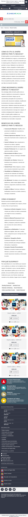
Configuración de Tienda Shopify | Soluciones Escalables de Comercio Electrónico (9, 409)
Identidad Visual (16, 285)
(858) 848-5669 (6, 459)
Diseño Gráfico (11, 283)
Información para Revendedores (9, 443)
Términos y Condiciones (7, 435)
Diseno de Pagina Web (9, 470)
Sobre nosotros (5, 430)
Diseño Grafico (13, 27)
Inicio (2, 27)
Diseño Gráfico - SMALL (14, 366)
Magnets (6, 416)
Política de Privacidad (7, 433)
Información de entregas (8, 432)
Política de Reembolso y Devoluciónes (11, 446)
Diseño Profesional (21, 290)
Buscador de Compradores (10, 477)
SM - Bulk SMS (7, 413)
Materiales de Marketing (7, 287)
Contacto (4, 437)
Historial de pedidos (5, 457)
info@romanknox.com (8, 460)
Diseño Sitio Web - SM (8, 423)
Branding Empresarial (6, 285)
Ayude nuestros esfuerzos (8, 444)
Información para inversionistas (9, 441)
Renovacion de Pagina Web (8, 448)
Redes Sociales (7, 473)
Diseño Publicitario (18, 287)
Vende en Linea (7, 480)
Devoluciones (6, 455)
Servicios (6, 27)
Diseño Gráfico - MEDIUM (14, 340)
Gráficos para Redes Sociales (8, 290)
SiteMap (4, 439)
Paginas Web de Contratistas (9, 419)
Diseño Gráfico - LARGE (14, 313)
